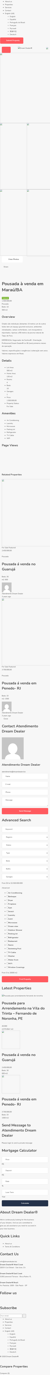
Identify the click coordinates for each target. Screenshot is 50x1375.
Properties (9, 4)
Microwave (12, 923)
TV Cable (12, 952)
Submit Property (13, 40)
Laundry (11, 915)
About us (8, 1)
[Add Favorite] (4, 264)
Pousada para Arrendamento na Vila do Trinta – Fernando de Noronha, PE (23, 1011)
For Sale (10, 406)
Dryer (10, 900)
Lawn (10, 919)
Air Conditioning (15, 893)
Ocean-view (13, 926)
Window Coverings (16, 967)
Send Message (25, 811)
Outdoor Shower (15, 930)
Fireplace (12, 904)
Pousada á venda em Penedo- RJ (19, 686)
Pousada (5, 304)
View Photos (13, 259)
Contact (8, 10)
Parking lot (12, 934)
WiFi (10, 963)
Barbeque (12, 896)
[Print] (2, 273)
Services (8, 7)
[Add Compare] (3, 264)
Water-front (13, 960)
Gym (10, 908)
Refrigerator (13, 937)
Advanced (6, 888)
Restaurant (12, 941)
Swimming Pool (14, 949)
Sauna (10, 945)
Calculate (25, 1203)
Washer (11, 956)
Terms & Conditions (12, 1247)
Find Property (25, 979)
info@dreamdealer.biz (8, 1261)
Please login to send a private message (17, 1143)
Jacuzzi (11, 911)
